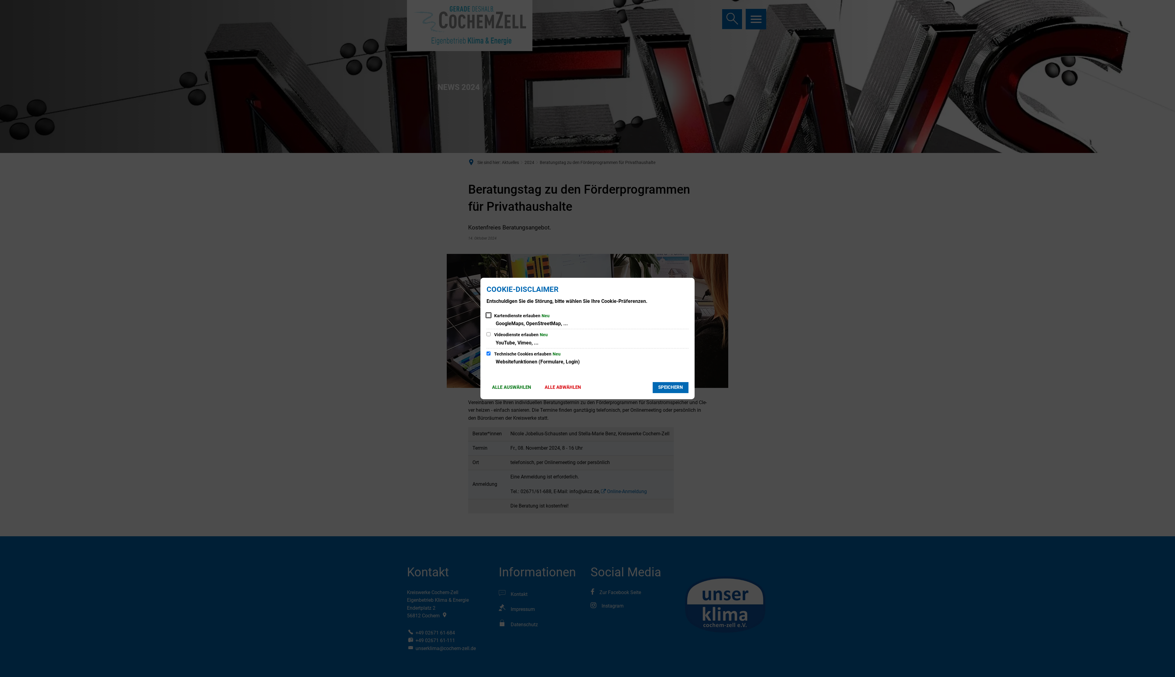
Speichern (670, 387)
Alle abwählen (563, 387)
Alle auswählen (511, 387)
